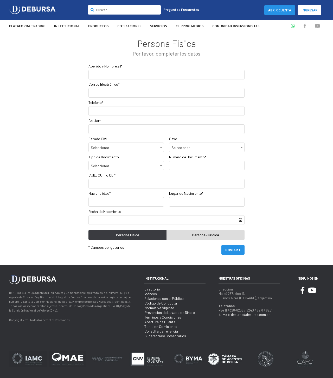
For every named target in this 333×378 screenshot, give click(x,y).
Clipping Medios (190, 26)
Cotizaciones (129, 26)
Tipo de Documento (103, 157)
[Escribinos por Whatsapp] (293, 26)
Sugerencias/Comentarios (165, 336)
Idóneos (150, 294)
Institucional (67, 26)
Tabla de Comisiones (160, 326)
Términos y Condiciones (162, 317)
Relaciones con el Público (164, 298)
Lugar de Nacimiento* (186, 193)
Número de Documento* (187, 157)
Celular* (94, 120)
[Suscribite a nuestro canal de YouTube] (317, 26)
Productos (98, 26)
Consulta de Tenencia (161, 331)
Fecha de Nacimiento (104, 211)
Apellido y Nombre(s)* (105, 66)
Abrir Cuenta (279, 10)
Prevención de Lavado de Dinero (169, 312)
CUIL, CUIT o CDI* (102, 175)
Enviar (232, 250)
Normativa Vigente (159, 308)
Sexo (173, 139)
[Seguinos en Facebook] (305, 26)
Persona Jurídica (205, 235)
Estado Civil (97, 139)
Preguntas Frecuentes (181, 9)
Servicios (158, 26)
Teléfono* (95, 102)
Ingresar (309, 10)
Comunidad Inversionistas (236, 26)
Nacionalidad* (99, 193)
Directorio (152, 289)
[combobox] (126, 147)
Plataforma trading (27, 26)
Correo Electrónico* (103, 84)
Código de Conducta (160, 303)
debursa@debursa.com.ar (250, 315)
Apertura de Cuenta (160, 322)
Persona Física (127, 235)
